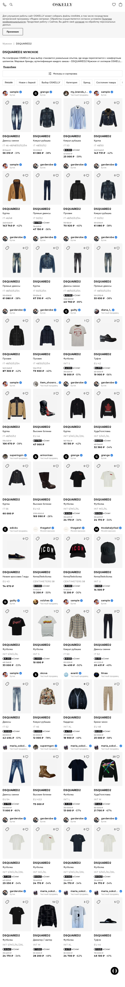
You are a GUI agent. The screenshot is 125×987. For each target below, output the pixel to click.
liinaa (104, 673)
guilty (74, 310)
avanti (74, 673)
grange (44, 92)
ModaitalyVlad (109, 528)
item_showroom (49, 382)
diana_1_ (106, 310)
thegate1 (45, 528)
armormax (46, 455)
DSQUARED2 (11, 136)
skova (43, 673)
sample (14, 92)
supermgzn (16, 455)
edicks (14, 528)
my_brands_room (79, 92)
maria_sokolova (19, 746)
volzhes (44, 600)
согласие (79, 21)
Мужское (7, 43)
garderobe (46, 164)
